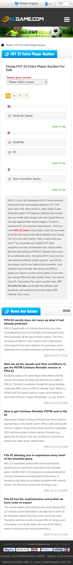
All (7, 95)
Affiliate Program (28, 3)
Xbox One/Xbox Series (27, 178)
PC (15, 152)
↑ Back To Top (58, 126)
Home (9, 45)
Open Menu (66, 19)
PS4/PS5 (18, 142)
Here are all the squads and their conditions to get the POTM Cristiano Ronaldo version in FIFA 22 (35, 367)
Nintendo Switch (23, 115)
